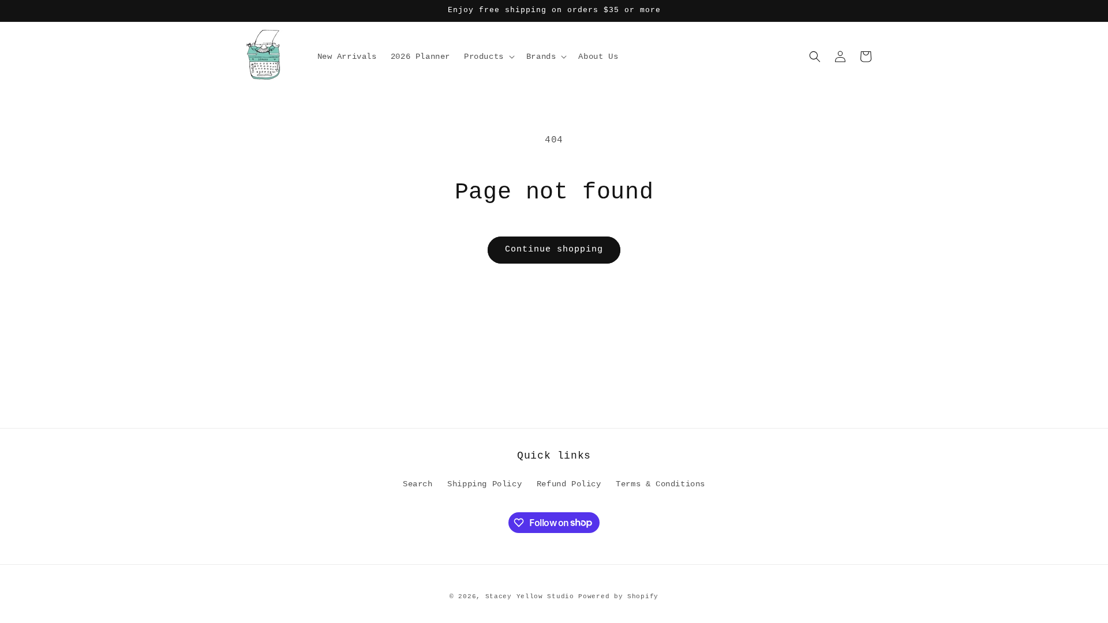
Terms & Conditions (660, 484)
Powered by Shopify (618, 596)
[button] (488, 56)
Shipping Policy (484, 484)
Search (418, 484)
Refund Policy (569, 484)
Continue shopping (554, 249)
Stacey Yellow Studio (529, 596)
